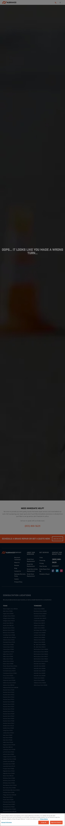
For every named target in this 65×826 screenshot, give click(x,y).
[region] (32, 819)
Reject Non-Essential (56, 822)
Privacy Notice (44, 819)
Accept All (43, 822)
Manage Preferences (6, 822)
